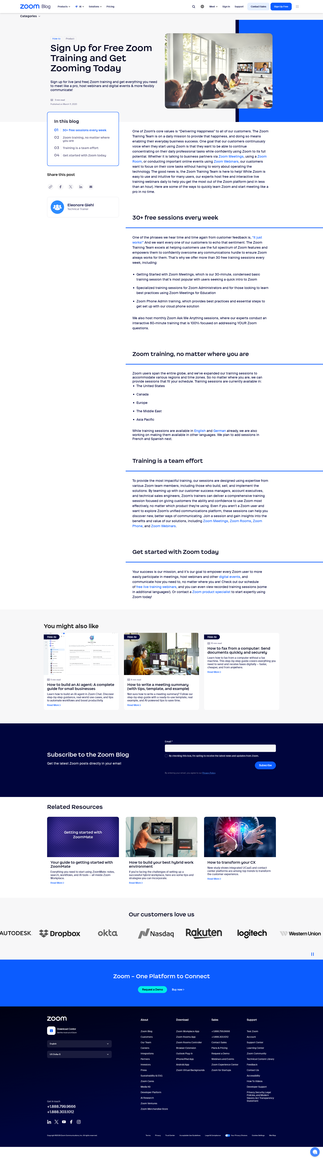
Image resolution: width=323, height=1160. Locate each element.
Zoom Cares (147, 1081)
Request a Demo (152, 989)
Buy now (177, 989)
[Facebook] (71, 1122)
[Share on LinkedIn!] (80, 186)
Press (144, 1070)
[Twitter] (57, 1122)
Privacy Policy (208, 773)
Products (63, 6)
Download (182, 1020)
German (219, 431)
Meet (212, 6)
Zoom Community (256, 1053)
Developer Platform (151, 1092)
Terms (148, 1135)
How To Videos (254, 1081)
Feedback (252, 1064)
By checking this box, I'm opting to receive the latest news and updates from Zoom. (214, 755)
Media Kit (146, 1086)
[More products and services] (297, 6)
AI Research (147, 1097)
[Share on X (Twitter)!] (70, 186)
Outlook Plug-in (184, 1053)
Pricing (110, 6)
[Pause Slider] (312, 953)
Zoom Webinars (226, 161)
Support (239, 6)
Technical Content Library (260, 1059)
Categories (28, 16)
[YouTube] (64, 1122)
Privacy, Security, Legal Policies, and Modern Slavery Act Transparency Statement (260, 1096)
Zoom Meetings (231, 156)
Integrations (147, 1053)
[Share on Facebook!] (60, 186)
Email (169, 741)
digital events (229, 577)
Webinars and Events (222, 1059)
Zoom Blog (146, 1031)
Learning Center (255, 1047)
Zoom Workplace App (187, 1031)
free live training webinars (155, 587)
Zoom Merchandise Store (154, 1108)
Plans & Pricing (219, 1047)
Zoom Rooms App (185, 1036)
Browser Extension (186, 1047)
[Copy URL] (50, 186)
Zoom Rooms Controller (189, 1042)
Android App (182, 1064)
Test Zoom (252, 1031)
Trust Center (170, 1135)
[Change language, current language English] (202, 6)
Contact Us (253, 1070)
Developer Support (257, 1086)
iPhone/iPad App (185, 1059)
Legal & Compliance (213, 1135)
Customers (147, 1036)
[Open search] (193, 6)
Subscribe (265, 765)
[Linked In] (49, 1122)
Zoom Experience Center (224, 1064)
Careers (145, 1047)
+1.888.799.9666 (61, 1106)
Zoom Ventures (149, 1103)
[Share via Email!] (90, 186)
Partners (145, 1059)
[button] (315, 1152)
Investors (146, 1064)
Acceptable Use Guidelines (190, 1135)
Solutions (94, 6)
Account (251, 1036)
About (144, 1020)
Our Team (146, 1042)
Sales (214, 1020)
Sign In (226, 6)
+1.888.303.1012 (60, 1111)
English (200, 431)
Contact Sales (258, 6)
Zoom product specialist (211, 592)
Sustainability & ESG (152, 1075)
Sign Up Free (281, 6)
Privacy (158, 1135)
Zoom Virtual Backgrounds (190, 1070)
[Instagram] (79, 1122)
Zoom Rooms (240, 521)
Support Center (255, 1042)
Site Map (272, 1135)
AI (80, 6)
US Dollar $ (55, 1054)
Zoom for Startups (221, 1070)
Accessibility (253, 1075)
